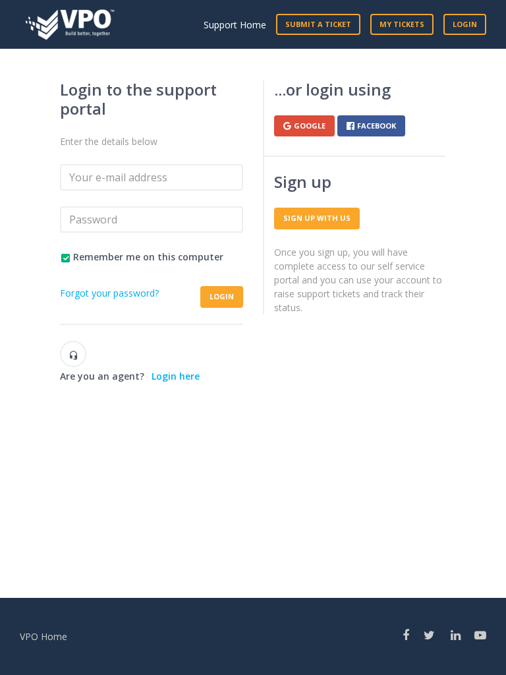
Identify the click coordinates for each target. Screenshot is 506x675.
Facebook (376, 126)
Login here (176, 376)
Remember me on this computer (148, 256)
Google (309, 126)
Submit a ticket (318, 24)
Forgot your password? (109, 293)
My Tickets (402, 24)
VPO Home (43, 636)
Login (222, 296)
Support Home (235, 24)
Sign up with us (317, 218)
